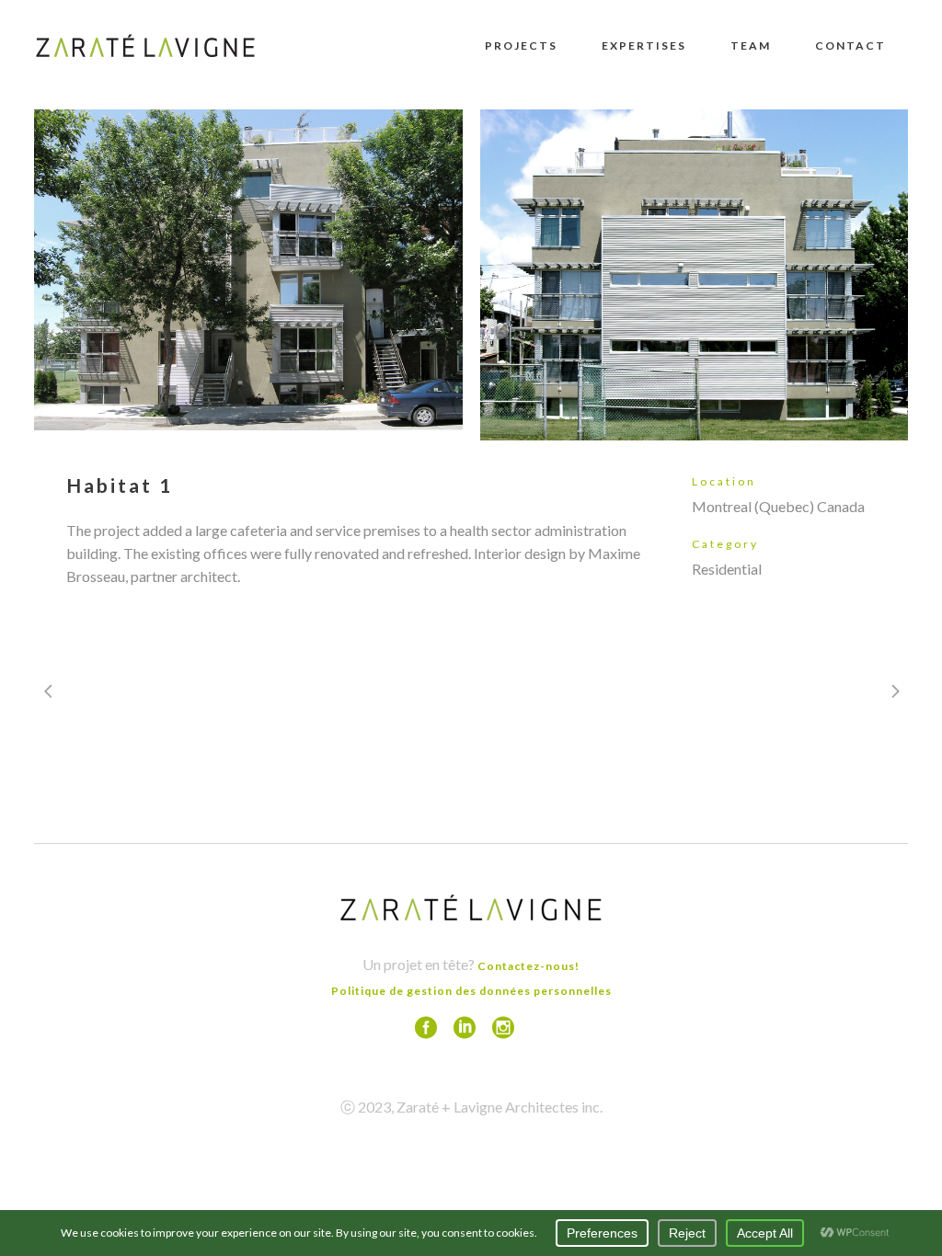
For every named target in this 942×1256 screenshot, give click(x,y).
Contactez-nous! (528, 966)
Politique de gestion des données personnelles (471, 991)
